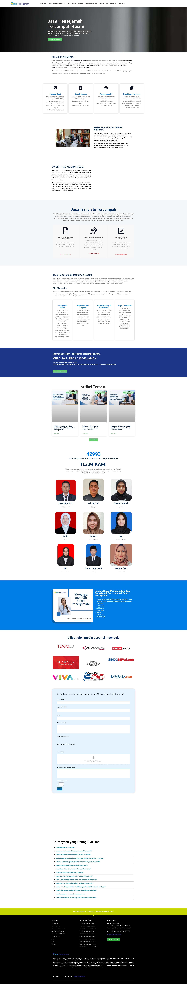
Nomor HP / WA (62, 707)
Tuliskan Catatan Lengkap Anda (66, 767)
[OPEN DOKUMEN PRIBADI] (96, 3)
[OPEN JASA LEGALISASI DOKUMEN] (115, 3)
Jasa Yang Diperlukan (63, 736)
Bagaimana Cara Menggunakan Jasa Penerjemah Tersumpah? (74, 876)
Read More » (57, 433)
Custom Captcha (62, 780)
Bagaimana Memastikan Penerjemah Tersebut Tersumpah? (73, 854)
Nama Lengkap (61, 699)
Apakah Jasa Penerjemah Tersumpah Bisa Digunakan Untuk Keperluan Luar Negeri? (80, 887)
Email (59, 715)
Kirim (59, 789)
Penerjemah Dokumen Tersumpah (65, 238)
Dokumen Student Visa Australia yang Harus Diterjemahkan (91, 428)
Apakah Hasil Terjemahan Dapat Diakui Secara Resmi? (72, 865)
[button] (93, 439)
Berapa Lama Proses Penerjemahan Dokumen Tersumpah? (73, 869)
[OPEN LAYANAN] (45, 3)
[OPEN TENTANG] (124, 3)
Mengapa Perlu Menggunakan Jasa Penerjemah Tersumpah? (74, 851)
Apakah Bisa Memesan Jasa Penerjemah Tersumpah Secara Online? (76, 897)
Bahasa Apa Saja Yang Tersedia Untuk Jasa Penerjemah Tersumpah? (76, 879)
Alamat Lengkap (61, 722)
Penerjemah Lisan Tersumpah (93, 237)
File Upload (60, 752)
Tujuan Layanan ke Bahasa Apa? (66, 744)
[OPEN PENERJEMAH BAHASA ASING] (65, 3)
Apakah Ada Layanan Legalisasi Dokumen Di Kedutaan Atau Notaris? (76, 890)
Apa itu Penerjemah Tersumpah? (65, 847)
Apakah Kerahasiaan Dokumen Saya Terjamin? (69, 872)
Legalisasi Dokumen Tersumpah (121, 238)
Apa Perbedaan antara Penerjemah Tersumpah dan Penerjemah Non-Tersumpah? (80, 858)
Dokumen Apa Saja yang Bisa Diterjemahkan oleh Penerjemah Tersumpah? (78, 862)
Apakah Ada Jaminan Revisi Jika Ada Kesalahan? (70, 894)
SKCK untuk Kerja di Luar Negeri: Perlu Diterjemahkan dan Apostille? (64, 428)
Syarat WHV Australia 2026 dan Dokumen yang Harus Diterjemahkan (121, 428)
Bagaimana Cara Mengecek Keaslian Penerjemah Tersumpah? (74, 883)
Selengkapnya (66, 254)
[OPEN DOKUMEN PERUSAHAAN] (82, 3)
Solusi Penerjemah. (79, 976)
